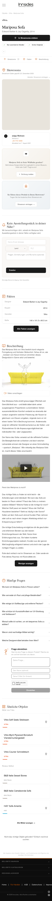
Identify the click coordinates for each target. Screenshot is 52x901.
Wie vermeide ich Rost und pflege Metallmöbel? (26, 595)
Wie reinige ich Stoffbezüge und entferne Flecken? (26, 603)
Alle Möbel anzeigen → (26, 823)
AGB (26, 884)
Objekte (4, 13)
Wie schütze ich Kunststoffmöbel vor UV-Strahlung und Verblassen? (26, 612)
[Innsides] (26, 5)
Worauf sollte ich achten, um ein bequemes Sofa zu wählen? (26, 622)
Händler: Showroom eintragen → (38, 77)
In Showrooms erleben (28, 38)
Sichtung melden (27, 174)
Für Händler (15, 884)
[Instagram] (49, 891)
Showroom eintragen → (26, 204)
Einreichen (31, 690)
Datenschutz (37, 884)
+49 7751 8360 (17, 141)
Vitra (10, 13)
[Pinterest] (49, 895)
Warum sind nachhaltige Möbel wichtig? (26, 632)
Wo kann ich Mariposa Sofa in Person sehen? (26, 587)
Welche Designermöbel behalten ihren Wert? (26, 640)
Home (4, 884)
